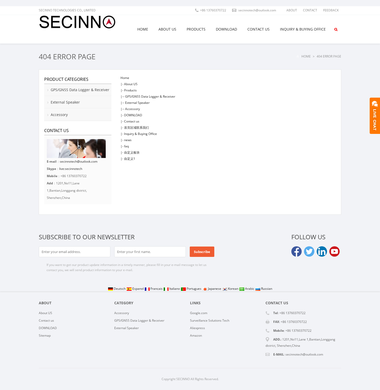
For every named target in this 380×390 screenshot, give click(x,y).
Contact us (258, 29)
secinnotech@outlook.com (78, 161)
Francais (156, 288)
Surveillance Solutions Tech (209, 320)
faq (126, 146)
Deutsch (119, 288)
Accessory (132, 109)
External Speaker (137, 102)
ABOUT (291, 10)
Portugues (194, 288)
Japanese (214, 288)
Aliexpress (197, 328)
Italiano (175, 288)
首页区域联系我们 (136, 127)
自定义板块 (132, 152)
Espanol (138, 288)
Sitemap (45, 335)
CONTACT (310, 10)
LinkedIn (322, 251)
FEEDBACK (331, 10)
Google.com (198, 313)
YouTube (334, 251)
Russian (266, 288)
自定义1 (129, 158)
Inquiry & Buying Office (303, 29)
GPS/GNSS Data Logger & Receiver (150, 96)
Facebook (296, 251)
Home (142, 29)
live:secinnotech (70, 169)
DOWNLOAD (226, 29)
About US (167, 29)
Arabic (249, 288)
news (128, 140)
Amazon (196, 335)
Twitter (309, 251)
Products (196, 29)
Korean (233, 288)
